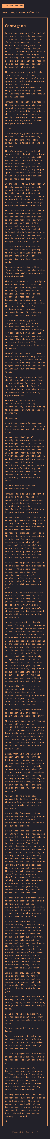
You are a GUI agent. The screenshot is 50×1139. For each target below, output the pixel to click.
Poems (22, 12)
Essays (13, 12)
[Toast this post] (6, 1122)
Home (4, 12)
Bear (32, 1132)
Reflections (34, 12)
